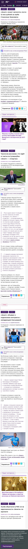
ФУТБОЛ (4, 150)
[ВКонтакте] (17, 108)
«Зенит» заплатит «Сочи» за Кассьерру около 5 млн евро (12, 457)
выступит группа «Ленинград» (10, 291)
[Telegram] (14, 108)
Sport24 (15, 63)
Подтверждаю (7, 546)
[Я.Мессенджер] (22, 108)
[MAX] (12, 108)
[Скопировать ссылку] (25, 109)
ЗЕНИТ (12, 150)
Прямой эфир (22, 2)
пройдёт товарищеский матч (10, 101)
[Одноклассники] (20, 108)
